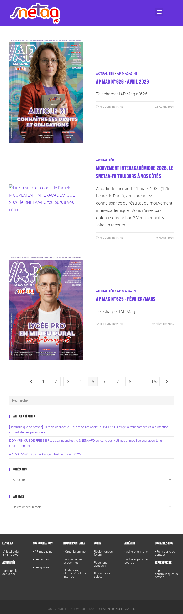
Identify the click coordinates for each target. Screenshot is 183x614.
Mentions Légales (119, 609)
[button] (159, 12)
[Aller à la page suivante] (167, 381)
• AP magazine (42, 551)
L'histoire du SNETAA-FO (10, 553)
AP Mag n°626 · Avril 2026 (122, 81)
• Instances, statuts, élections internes (75, 573)
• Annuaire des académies (73, 561)
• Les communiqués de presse (167, 574)
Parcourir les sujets (102, 575)
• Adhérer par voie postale (136, 561)
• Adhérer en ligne (136, 551)
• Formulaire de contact (165, 553)
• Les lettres (41, 559)
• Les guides (41, 567)
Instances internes (74, 543)
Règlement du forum (103, 553)
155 (154, 381)
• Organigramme (74, 551)
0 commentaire (111, 106)
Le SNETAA (7, 543)
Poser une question (100, 564)
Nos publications (43, 543)
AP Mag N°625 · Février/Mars (125, 299)
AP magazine (127, 73)
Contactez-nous (164, 543)
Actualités (105, 73)
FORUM (97, 543)
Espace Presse (163, 562)
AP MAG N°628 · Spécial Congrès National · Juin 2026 (45, 454)
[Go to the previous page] (31, 381)
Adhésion (129, 543)
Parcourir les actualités (10, 572)
